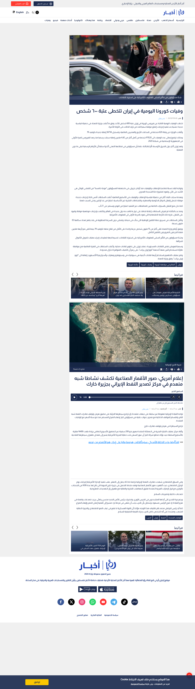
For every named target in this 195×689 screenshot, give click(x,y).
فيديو (55, 20)
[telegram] (113, 602)
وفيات (48, 20)
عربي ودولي (119, 20)
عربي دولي (161, 118)
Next (72, 274)
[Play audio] (74, 397)
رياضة (100, 20)
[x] (71, 602)
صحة (149, 20)
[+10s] (179, 397)
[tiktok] (124, 602)
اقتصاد (108, 20)
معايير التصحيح (82, 615)
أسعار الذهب (167, 20)
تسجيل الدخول (42, 4)
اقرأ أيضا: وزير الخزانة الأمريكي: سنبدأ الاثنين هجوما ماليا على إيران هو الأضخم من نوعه (133, 442)
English (20, 12)
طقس (130, 20)
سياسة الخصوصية (138, 684)
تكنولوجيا (78, 20)
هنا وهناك (90, 20)
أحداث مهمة (66, 20)
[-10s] (173, 397)
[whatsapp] (92, 602)
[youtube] (103, 602)
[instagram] (82, 602)
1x (80, 397)
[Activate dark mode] (35, 12)
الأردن (156, 20)
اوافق (37, 682)
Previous (77, 274)
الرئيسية (180, 20)
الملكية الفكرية (96, 615)
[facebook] (60, 602)
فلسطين (139, 20)
